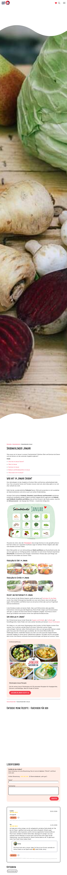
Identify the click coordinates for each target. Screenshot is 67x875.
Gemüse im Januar (13, 467)
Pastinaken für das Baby (49, 598)
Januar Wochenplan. (54, 622)
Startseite (9, 444)
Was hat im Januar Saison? (16, 461)
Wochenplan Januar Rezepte (19, 693)
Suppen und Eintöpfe (38, 620)
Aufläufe (49, 620)
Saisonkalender (16, 444)
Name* (10, 780)
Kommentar (11, 786)
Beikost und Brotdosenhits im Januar (19, 470)
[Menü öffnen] (64, 2)
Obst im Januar (12, 464)
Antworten (13, 817)
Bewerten (54, 798)
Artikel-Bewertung (14, 776)
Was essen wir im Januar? (15, 473)
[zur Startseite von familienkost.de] (6, 3)
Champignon (28, 543)
